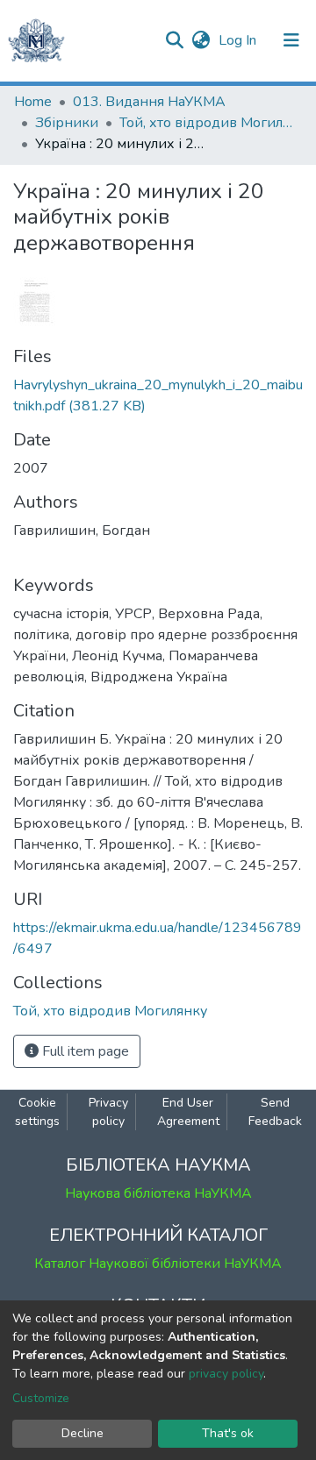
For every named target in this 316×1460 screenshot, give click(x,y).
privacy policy (226, 1373)
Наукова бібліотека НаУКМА (158, 1193)
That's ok (228, 1433)
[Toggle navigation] (291, 40)
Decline (82, 1433)
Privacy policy (108, 1111)
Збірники (66, 122)
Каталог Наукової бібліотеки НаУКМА (158, 1263)
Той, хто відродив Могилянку (207, 122)
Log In (239, 40)
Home (33, 101)
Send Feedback (275, 1111)
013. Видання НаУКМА (149, 101)
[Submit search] (174, 40)
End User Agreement (188, 1111)
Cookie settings (37, 1111)
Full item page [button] (84, 1051)
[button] (200, 40)
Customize (40, 1398)
